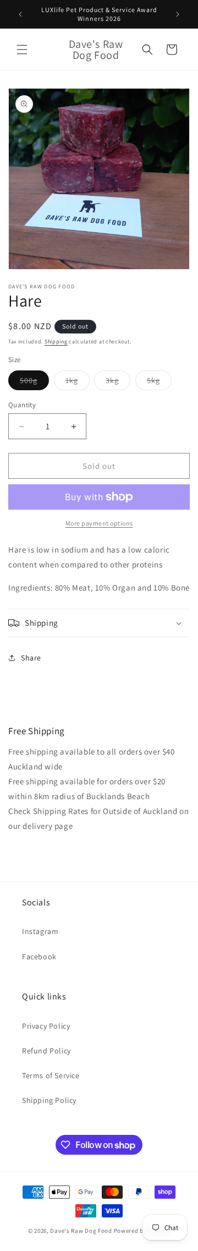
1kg (77, 382)
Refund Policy (46, 1051)
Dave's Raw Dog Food (81, 1230)
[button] (22, 49)
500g (34, 382)
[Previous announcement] (20, 14)
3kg (118, 382)
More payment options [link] (99, 523)
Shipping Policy (49, 1100)
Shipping (56, 341)
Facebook (39, 957)
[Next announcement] (178, 14)
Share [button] (31, 658)
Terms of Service (51, 1075)
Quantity (22, 404)
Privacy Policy (46, 1026)
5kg (159, 382)
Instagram (40, 931)
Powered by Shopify (142, 1230)
